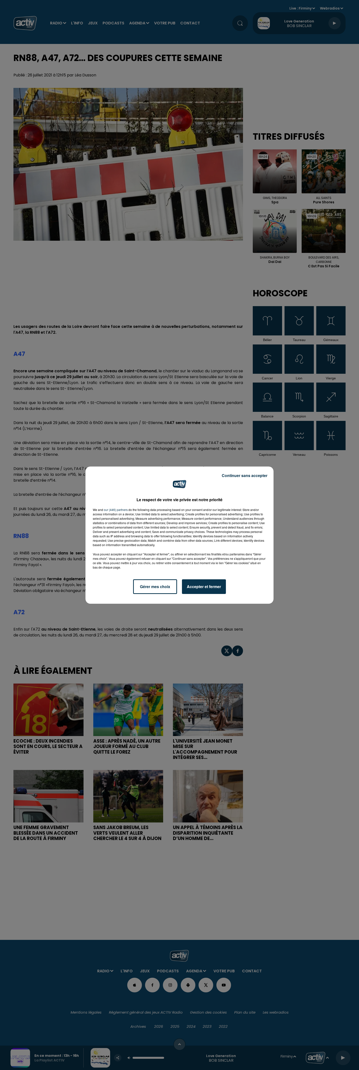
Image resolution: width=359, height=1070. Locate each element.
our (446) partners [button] (116, 510)
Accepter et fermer (204, 586)
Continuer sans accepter (244, 475)
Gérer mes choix (155, 586)
